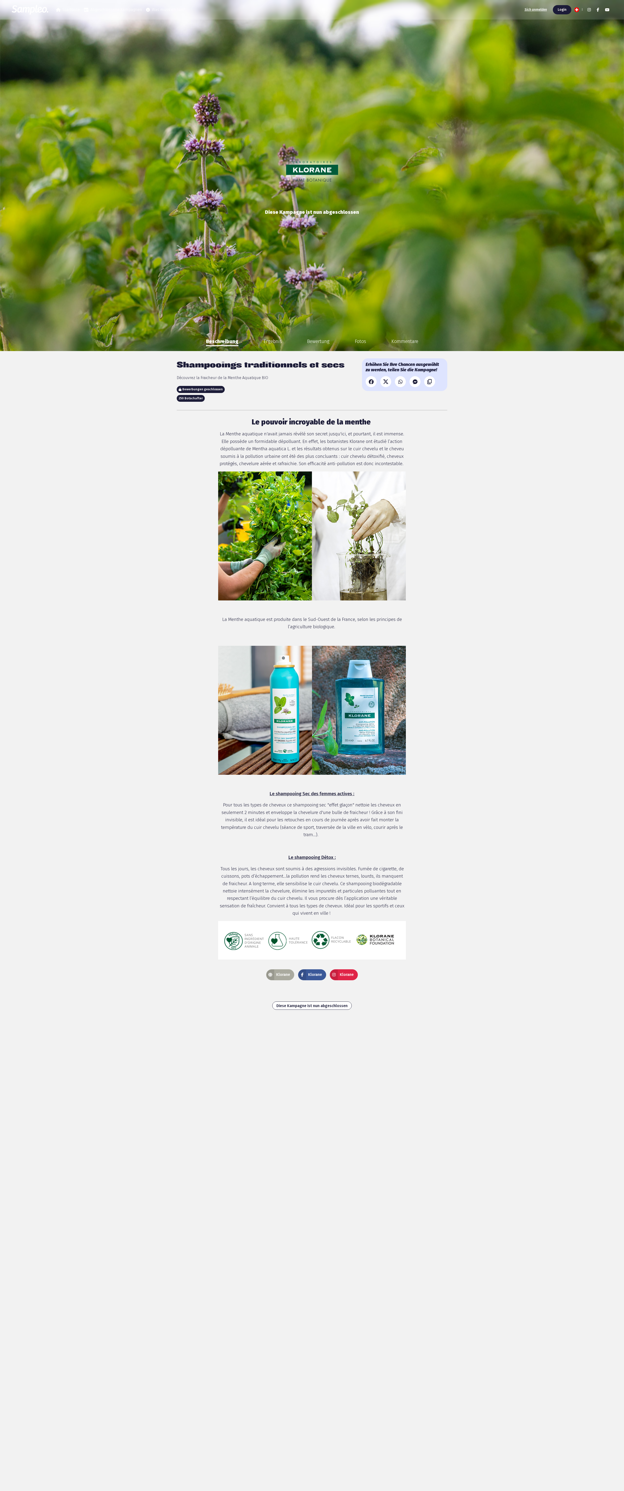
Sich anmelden (536, 10)
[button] (578, 9)
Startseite (71, 9)
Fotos (360, 341)
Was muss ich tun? (168, 9)
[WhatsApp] (400, 381)
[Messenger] (415, 381)
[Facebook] (371, 381)
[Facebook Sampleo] (598, 10)
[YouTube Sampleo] (607, 10)
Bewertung (318, 341)
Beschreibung (222, 341)
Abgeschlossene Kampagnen (116, 9)
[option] (222, 341)
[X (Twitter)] (385, 381)
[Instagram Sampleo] (589, 10)
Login (562, 10)
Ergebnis (273, 341)
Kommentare (404, 341)
